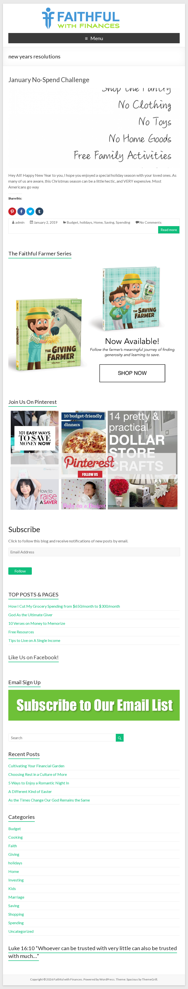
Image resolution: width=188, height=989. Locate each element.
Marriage (16, 897)
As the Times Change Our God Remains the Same (49, 800)
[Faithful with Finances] (94, 9)
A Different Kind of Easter (30, 791)
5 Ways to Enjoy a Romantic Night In (38, 782)
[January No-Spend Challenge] (94, 90)
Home (98, 222)
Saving (109, 222)
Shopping (16, 914)
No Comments (151, 222)
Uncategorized (21, 931)
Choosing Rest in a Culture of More (37, 774)
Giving (13, 854)
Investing (16, 880)
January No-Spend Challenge (48, 80)
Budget (72, 222)
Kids (12, 888)
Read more (169, 230)
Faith (12, 845)
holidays (86, 222)
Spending (123, 222)
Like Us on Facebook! (33, 657)
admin (19, 222)
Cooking (15, 837)
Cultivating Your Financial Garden (36, 765)
